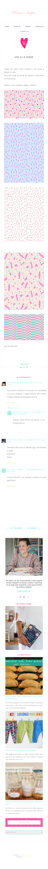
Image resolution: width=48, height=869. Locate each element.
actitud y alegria (21, 412)
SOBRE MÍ (17, 26)
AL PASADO (32, 528)
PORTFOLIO (39, 26)
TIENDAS (28, 26)
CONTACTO (24, 31)
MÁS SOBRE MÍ (24, 591)
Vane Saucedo (13, 383)
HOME (7, 26)
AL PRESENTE (16, 528)
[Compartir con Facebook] (24, 367)
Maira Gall (27, 857)
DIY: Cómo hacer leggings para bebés (20, 750)
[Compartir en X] (21, 367)
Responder (12, 403)
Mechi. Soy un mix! (15, 440)
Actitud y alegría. (26, 855)
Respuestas (15, 408)
